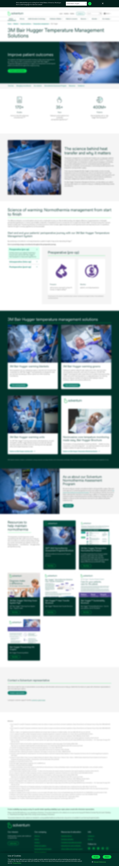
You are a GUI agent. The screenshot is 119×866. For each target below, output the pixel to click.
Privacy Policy (17, 863)
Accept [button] (96, 857)
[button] (99, 862)
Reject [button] (107, 857)
